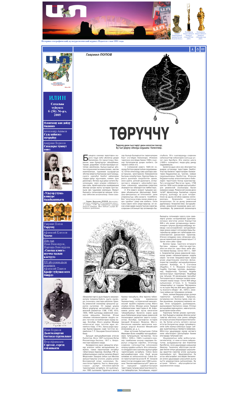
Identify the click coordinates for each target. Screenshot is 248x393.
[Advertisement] (124, 381)
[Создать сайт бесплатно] (124, 390)
